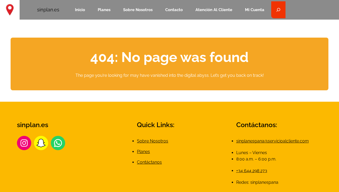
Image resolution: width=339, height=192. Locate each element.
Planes (143, 151)
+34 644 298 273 (251, 170)
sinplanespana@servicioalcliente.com (272, 141)
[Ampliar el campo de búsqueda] (278, 9)
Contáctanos (149, 162)
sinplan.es (48, 9)
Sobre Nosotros (152, 141)
